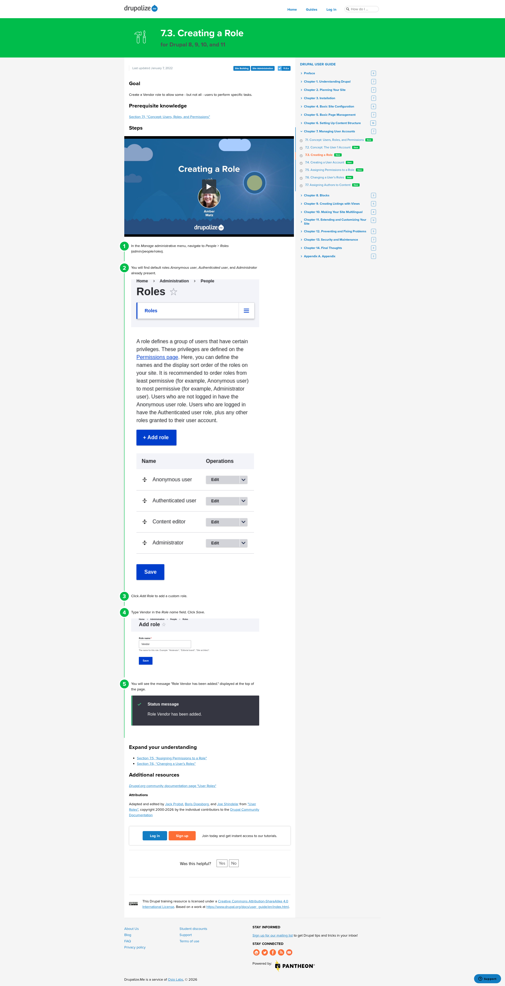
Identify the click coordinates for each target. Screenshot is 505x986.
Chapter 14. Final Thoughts (323, 248)
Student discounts (193, 928)
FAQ (127, 941)
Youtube (289, 952)
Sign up (182, 835)
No (234, 863)
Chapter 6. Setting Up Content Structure (332, 123)
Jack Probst (174, 804)
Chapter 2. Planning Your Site (325, 90)
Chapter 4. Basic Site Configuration (329, 106)
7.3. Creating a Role (322, 155)
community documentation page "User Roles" (172, 785)
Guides (311, 9)
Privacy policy (135, 947)
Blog (127, 934)
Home (292, 9)
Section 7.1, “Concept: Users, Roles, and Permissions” (169, 116)
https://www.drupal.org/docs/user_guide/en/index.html (247, 906)
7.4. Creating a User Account (328, 162)
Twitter (265, 952)
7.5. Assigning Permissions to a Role (333, 170)
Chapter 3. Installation (319, 98)
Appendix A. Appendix (319, 256)
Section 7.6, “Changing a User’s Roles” (166, 763)
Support (186, 934)
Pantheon (295, 966)
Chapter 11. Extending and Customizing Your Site (335, 222)
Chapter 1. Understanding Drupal (327, 81)
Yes (222, 863)
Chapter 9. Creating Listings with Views (332, 204)
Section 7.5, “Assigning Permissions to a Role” (172, 758)
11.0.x (286, 68)
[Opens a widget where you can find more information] (487, 979)
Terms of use (189, 941)
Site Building (242, 68)
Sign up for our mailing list (272, 935)
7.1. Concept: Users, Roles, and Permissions (338, 140)
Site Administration (262, 68)
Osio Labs (175, 979)
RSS (281, 952)
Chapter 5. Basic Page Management (329, 115)
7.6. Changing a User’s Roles (328, 177)
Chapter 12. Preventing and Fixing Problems (335, 231)
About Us (131, 928)
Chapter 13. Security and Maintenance (331, 240)
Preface (309, 73)
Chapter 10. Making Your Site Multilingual (333, 212)
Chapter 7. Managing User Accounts (329, 131)
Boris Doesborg (197, 804)
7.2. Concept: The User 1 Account (331, 147)
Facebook (273, 952)
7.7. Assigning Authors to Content (331, 185)
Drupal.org (256, 952)
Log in (331, 9)
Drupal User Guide (318, 64)
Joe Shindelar (227, 804)
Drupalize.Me (141, 8)
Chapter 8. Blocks (316, 195)
